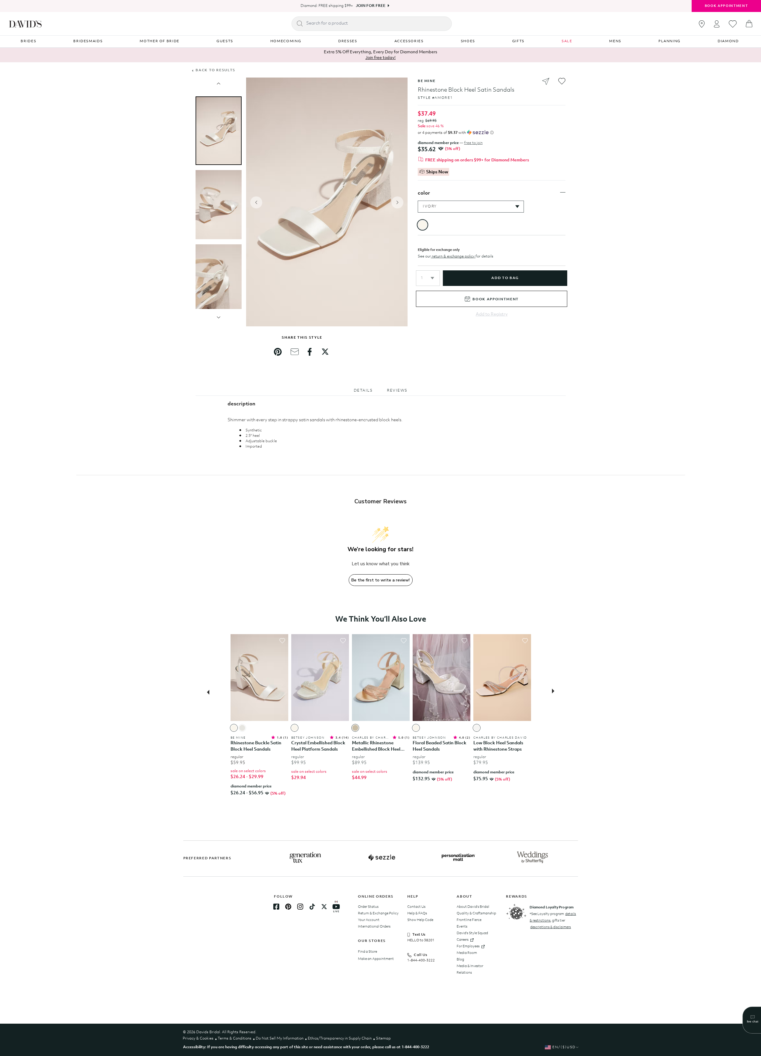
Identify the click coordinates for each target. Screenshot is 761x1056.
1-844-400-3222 (421, 960)
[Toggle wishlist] (282, 640)
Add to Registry (492, 314)
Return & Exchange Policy (378, 913)
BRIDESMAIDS (88, 41)
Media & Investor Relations (470, 969)
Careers (463, 940)
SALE (567, 41)
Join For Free (370, 6)
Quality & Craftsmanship (476, 913)
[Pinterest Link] (288, 907)
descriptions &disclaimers (550, 927)
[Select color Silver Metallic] (242, 727)
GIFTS (518, 41)
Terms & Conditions (234, 1038)
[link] (278, 352)
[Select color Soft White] (476, 727)
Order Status (368, 907)
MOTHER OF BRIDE (159, 41)
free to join (473, 143)
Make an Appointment (376, 959)
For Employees (468, 946)
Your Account (368, 920)
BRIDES (28, 41)
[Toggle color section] (562, 192)
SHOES (468, 41)
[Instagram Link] (300, 907)
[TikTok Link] (312, 907)
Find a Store (367, 952)
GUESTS (224, 41)
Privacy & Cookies (198, 1038)
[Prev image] (219, 84)
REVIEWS (397, 391)
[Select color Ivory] (233, 727)
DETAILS (363, 391)
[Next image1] (219, 317)
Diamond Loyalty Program (552, 907)
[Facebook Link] (276, 907)
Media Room (467, 953)
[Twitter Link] (324, 907)
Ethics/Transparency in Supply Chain (340, 1038)
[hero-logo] (25, 23)
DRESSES (347, 41)
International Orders (374, 926)
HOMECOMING (285, 41)
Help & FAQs (417, 913)
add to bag (504, 278)
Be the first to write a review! (380, 580)
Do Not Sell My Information (280, 1038)
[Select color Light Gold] (355, 727)
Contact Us (416, 907)
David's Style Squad (472, 933)
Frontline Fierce (469, 920)
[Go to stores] (701, 24)
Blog (460, 959)
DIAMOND (728, 41)
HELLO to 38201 (420, 940)
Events (462, 926)
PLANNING (669, 41)
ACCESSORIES (409, 41)
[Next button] (555, 691)
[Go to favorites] (732, 24)
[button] (428, 278)
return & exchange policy (453, 256)
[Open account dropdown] (716, 23)
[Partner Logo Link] (305, 857)
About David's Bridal (473, 907)
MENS (615, 41)
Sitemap (383, 1038)
